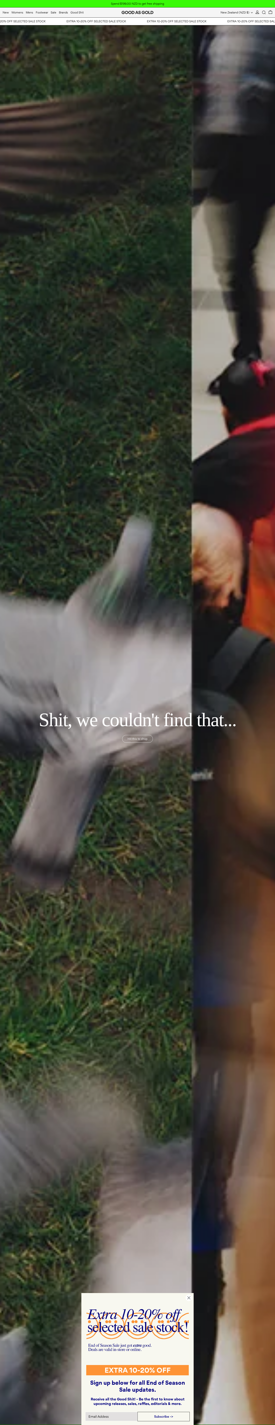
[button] (264, 12)
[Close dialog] (189, 1298)
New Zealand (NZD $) (235, 12)
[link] (137, 1330)
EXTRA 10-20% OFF (138, 1370)
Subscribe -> (163, 1416)
